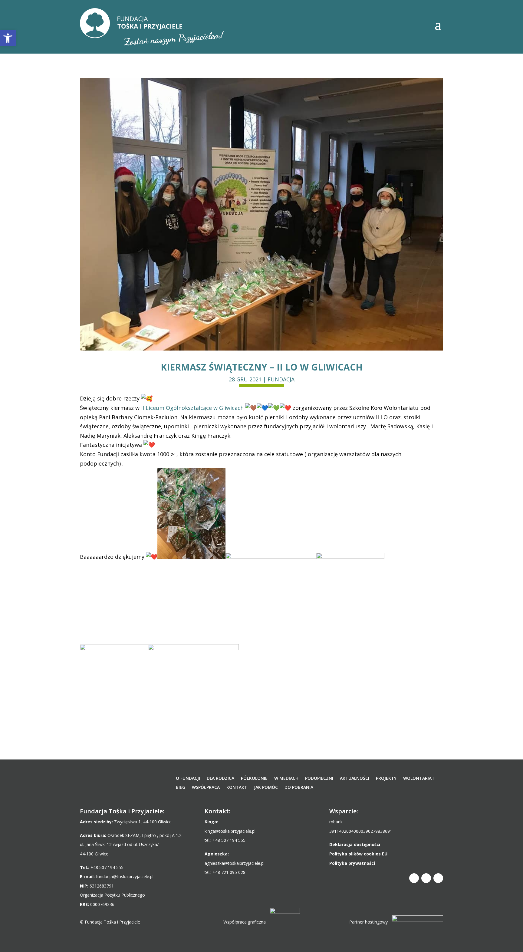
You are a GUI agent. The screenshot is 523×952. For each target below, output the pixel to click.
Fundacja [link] (281, 379)
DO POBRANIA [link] (299, 787)
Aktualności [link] (354, 778)
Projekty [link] (386, 778)
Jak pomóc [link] (266, 787)
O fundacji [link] (188, 778)
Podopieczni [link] (319, 778)
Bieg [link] (180, 787)
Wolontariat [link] (419, 778)
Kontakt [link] (236, 787)
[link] (152, 26)
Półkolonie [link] (254, 778)
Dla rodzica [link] (220, 778)
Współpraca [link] (206, 787)
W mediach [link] (286, 778)
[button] (438, 24)
